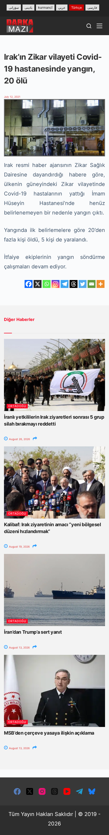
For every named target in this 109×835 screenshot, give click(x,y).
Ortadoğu (17, 406)
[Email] (92, 284)
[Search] (89, 26)
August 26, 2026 (19, 439)
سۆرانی (14, 8)
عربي (61, 8)
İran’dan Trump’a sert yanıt (33, 632)
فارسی (92, 8)
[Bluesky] (91, 791)
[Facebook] (29, 284)
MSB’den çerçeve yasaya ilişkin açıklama (49, 733)
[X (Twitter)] (29, 791)
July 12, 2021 (12, 96)
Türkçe (76, 8)
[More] (101, 284)
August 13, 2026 (19, 647)
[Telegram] (65, 284)
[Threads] (74, 284)
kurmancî (45, 8)
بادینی (28, 8)
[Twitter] (83, 284)
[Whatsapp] (47, 284)
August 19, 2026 (19, 546)
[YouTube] (66, 791)
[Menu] (99, 26)
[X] (38, 284)
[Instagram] (56, 284)
